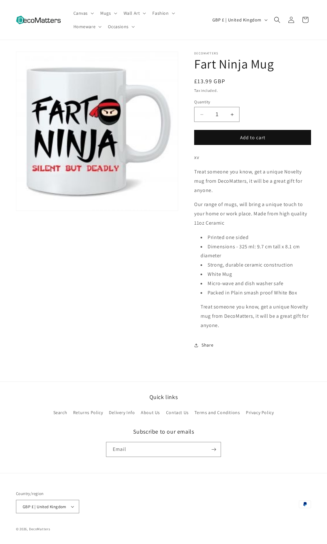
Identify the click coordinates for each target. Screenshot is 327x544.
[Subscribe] (214, 449)
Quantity (202, 102)
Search (60, 412)
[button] (83, 13)
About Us (150, 412)
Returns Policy (88, 412)
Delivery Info (122, 412)
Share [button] (207, 345)
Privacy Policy (260, 412)
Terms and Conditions (217, 412)
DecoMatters (39, 529)
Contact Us (177, 412)
